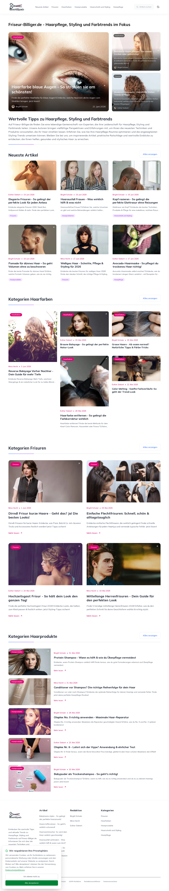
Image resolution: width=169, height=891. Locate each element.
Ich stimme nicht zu (32, 876)
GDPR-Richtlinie (75, 881)
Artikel (43, 810)
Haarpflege (118, 7)
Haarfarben (67, 7)
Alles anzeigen (150, 154)
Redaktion (76, 810)
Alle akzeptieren (32, 883)
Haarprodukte (81, 7)
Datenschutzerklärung (15, 870)
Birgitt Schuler (67, 194)
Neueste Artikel (41, 7)
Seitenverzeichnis (110, 881)
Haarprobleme (68, 216)
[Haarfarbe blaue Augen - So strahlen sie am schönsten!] (58, 71)
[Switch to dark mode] (158, 6)
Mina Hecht (65, 259)
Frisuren (55, 7)
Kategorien (107, 810)
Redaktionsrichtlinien (92, 881)
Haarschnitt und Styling (100, 7)
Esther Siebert (14, 194)
